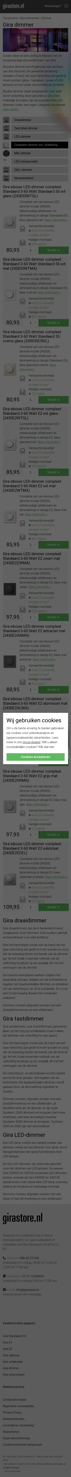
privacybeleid (31, 742)
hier (52, 747)
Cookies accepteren (35, 757)
